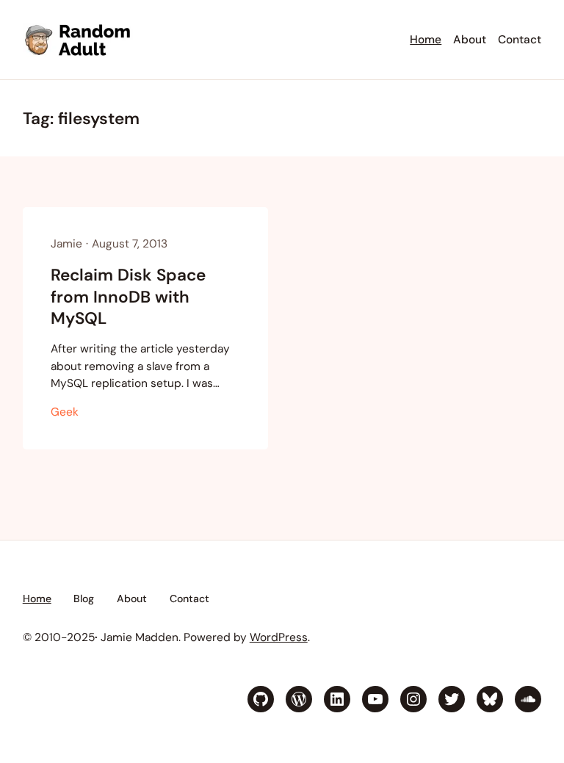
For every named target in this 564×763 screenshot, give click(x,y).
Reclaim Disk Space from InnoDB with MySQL (128, 296)
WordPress (279, 637)
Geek (65, 412)
